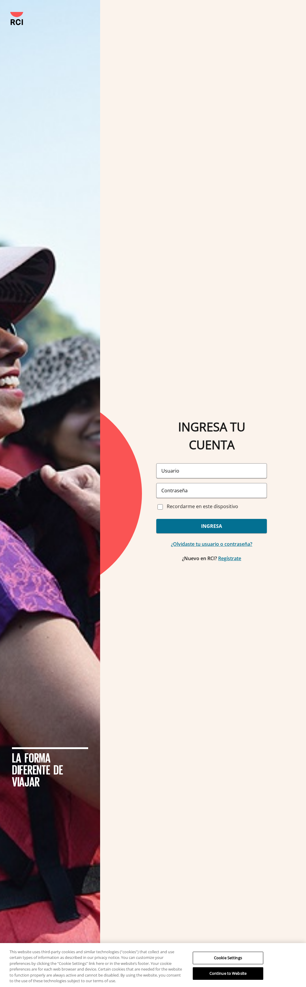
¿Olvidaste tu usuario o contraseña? (211, 544)
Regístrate (229, 558)
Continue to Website (228, 973)
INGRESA (211, 526)
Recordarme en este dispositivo (202, 506)
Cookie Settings (228, 957)
